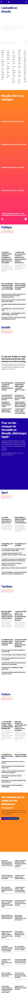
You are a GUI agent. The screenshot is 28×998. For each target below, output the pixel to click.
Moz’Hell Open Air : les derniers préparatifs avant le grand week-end (13, 781)
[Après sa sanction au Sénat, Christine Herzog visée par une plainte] (21, 278)
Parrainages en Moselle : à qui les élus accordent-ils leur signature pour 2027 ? (13, 318)
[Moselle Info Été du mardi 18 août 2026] (14, 157)
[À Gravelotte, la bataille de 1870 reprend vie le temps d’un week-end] (21, 956)
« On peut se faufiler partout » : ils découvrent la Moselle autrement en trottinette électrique (20, 616)
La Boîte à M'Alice (5, 752)
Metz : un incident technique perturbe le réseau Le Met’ (6, 974)
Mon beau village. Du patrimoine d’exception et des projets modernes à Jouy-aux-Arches (7, 615)
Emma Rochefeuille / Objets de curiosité (20, 755)
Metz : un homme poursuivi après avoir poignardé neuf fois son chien (7, 889)
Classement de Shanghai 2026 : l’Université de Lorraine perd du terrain (20, 918)
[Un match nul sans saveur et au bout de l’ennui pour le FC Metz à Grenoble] (21, 969)
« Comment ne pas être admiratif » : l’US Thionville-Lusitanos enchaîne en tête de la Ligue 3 (25, 67)
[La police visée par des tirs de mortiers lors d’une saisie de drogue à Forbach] (21, 897)
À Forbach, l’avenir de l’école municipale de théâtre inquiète (12, 786)
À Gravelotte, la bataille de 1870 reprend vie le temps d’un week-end (20, 961)
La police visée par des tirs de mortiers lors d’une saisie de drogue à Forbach (20, 903)
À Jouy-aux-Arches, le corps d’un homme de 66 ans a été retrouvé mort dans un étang (13, 359)
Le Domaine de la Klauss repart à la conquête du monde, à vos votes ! (13, 673)
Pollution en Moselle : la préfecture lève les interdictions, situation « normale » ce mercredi (20, 863)
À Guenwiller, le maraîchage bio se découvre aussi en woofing (6, 404)
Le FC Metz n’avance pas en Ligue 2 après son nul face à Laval (6, 520)
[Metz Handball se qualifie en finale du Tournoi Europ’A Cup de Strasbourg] (21, 508)
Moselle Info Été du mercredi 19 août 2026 (13, 144)
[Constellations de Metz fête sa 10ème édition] (7, 747)
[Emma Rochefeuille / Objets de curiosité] (21, 747)
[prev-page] (2, 219)
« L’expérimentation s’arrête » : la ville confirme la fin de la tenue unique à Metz (20, 411)
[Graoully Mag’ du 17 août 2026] (21, 538)
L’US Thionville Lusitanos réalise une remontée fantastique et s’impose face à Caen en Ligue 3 (7, 989)
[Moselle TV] (14, 2)
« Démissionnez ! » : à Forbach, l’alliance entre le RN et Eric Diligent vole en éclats (13, 313)
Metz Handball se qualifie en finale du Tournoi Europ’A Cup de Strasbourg (20, 520)
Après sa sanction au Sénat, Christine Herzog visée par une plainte (20, 286)
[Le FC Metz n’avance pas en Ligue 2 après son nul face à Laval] (11, 39)
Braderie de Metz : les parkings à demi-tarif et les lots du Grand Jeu (7, 917)
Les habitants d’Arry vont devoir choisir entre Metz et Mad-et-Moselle (7, 642)
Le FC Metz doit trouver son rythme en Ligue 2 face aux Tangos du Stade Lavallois (2, 65)
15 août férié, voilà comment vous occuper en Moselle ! (12, 762)
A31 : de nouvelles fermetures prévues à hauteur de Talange (20, 948)
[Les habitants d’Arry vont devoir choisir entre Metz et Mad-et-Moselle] (8, 48)
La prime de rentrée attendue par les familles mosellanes (6, 410)
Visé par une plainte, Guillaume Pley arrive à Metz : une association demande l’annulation (20, 404)
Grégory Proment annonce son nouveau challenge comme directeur (11, 564)
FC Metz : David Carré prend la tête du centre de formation (7, 877)
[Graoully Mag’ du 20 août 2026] (7, 538)
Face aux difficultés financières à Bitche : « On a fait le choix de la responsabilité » (7, 287)
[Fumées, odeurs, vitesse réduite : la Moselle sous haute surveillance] (21, 928)
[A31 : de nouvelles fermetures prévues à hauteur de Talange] (21, 943)
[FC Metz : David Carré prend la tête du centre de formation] (7, 872)
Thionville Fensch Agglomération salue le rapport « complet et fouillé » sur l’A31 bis (19, 67)
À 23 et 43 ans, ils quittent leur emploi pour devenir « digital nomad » (20, 397)
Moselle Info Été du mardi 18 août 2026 (12, 167)
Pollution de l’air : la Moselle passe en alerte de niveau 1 (21, 988)
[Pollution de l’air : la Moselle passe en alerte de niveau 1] (21, 983)
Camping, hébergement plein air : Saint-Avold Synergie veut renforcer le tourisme (13, 214)
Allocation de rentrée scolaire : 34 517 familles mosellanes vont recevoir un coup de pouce (6, 934)
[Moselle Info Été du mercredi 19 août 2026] (14, 134)
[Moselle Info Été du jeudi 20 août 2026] (14, 111)
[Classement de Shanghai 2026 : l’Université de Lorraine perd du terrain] (21, 912)
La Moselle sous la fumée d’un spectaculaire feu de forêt (6, 962)
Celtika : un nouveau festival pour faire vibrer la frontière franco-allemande (13, 771)
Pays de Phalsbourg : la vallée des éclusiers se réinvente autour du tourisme (7, 386)
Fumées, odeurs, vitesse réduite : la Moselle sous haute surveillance (19, 934)
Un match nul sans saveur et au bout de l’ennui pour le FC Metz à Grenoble (20, 975)
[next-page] (26, 219)
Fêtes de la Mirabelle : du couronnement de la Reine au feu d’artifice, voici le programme (20, 726)
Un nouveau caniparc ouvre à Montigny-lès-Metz (13, 655)
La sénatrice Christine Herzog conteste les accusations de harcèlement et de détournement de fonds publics (6, 257)
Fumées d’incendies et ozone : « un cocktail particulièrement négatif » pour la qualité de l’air (7, 903)
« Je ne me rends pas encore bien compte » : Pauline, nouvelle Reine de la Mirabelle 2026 (7, 725)
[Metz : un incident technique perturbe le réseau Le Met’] (7, 969)
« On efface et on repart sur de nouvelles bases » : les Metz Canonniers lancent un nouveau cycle (13, 559)
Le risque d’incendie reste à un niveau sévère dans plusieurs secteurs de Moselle (14, 67)
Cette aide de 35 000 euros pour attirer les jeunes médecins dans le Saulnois (7, 397)
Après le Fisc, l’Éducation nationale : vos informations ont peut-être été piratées (7, 863)
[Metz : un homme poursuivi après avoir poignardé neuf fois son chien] (7, 884)
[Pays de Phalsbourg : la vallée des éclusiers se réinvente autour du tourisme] (7, 377)
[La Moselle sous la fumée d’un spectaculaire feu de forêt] (7, 956)
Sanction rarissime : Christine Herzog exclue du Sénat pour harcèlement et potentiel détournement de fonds (13, 295)
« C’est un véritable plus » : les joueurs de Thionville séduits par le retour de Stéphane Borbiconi (14, 573)
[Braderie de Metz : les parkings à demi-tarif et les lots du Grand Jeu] (7, 912)
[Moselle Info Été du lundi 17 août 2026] (14, 180)
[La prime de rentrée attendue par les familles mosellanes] (21, 872)
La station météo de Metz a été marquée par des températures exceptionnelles (13, 663)
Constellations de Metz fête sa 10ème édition (7, 756)
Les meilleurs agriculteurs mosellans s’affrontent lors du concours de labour (7, 949)
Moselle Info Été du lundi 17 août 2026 (12, 190)
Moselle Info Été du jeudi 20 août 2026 (12, 121)
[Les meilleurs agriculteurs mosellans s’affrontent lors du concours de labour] (7, 943)
